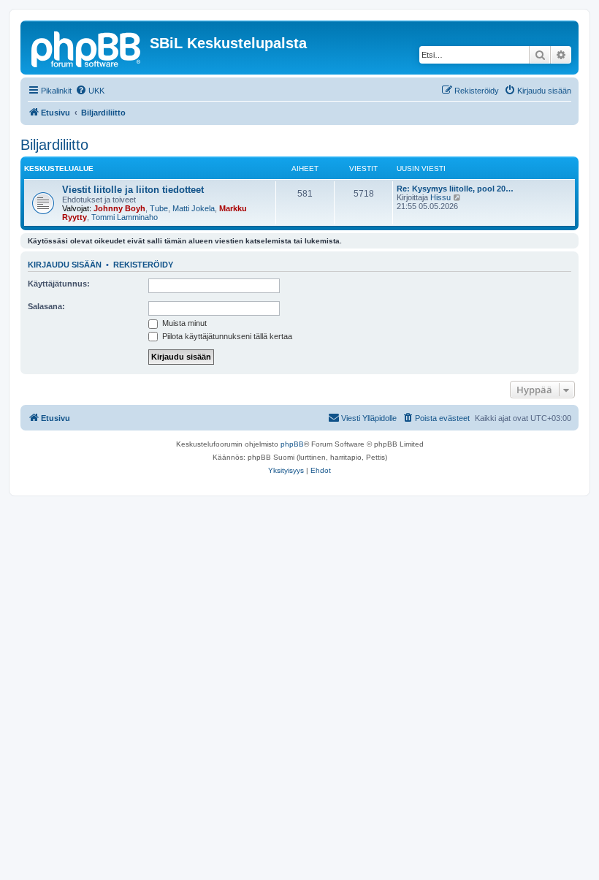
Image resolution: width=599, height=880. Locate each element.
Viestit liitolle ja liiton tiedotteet (133, 189)
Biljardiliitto (54, 145)
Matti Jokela (193, 208)
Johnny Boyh (119, 208)
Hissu (440, 197)
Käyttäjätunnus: (59, 283)
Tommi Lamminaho (124, 217)
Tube (159, 208)
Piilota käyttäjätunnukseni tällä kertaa (226, 336)
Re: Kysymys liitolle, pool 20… (455, 188)
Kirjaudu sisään (65, 264)
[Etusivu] (87, 47)
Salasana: (46, 306)
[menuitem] (89, 90)
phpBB (292, 444)
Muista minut (183, 323)
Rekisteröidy (143, 264)
